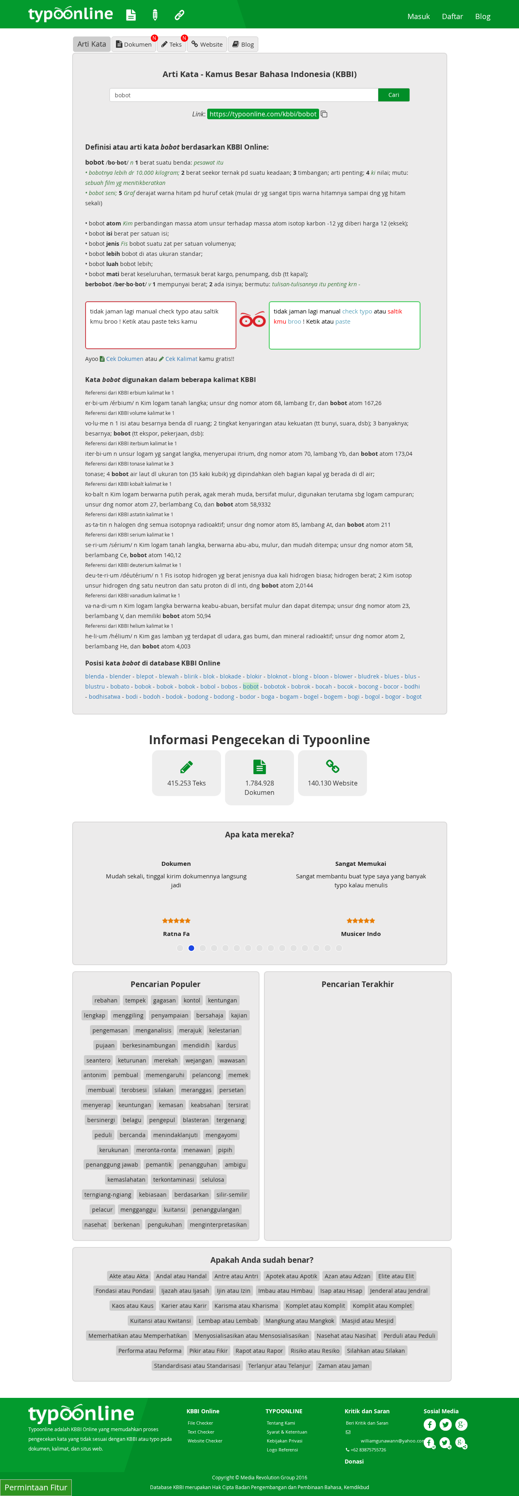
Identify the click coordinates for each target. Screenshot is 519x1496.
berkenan (127, 1224)
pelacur (102, 1209)
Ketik (313, 321)
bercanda (133, 1135)
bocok (345, 686)
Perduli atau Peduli (409, 1335)
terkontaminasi (173, 1179)
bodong (198, 696)
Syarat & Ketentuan (287, 1432)
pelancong (206, 1075)
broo (294, 321)
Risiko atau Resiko (315, 1350)
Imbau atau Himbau (285, 1290)
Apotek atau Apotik (291, 1276)
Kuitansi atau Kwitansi (160, 1320)
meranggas (196, 1090)
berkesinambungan (149, 1045)
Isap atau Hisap (341, 1290)
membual (101, 1090)
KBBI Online (203, 1411)
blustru (95, 686)
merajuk (190, 1030)
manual (330, 311)
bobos (229, 686)
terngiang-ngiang (107, 1194)
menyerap (97, 1105)
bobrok (300, 686)
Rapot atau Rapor (259, 1350)
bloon (321, 676)
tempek (135, 1000)
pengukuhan (165, 1224)
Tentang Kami (281, 1423)
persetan (231, 1090)
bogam (289, 696)
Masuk (421, 16)
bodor (248, 696)
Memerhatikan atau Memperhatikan (137, 1335)
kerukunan (114, 1150)
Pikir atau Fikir (208, 1350)
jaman (298, 311)
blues (391, 676)
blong (300, 676)
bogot (414, 696)
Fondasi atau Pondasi (125, 1290)
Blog (486, 16)
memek (238, 1075)
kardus (226, 1045)
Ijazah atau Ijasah (185, 1290)
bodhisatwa (104, 696)
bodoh (152, 696)
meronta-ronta (156, 1150)
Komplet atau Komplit (315, 1305)
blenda (94, 676)
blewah (169, 676)
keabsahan (206, 1105)
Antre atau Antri (236, 1276)
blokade (230, 676)
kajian (239, 1015)
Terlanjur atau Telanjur (279, 1365)
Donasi (354, 1461)
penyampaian (170, 1015)
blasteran (196, 1120)
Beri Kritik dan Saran (367, 1423)
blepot (145, 676)
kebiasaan (153, 1194)
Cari (393, 95)
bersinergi (101, 1120)
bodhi (412, 686)
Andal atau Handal (181, 1276)
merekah (166, 1060)
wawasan (232, 1060)
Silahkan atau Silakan (376, 1350)
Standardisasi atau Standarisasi (197, 1365)
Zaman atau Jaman (343, 1365)
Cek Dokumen (124, 359)
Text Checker (201, 1432)
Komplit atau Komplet (382, 1305)
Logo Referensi (282, 1450)
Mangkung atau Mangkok (300, 1320)
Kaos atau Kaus (133, 1305)
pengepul (162, 1120)
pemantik (159, 1164)
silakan (164, 1090)
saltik (395, 311)
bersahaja (209, 1015)
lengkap (94, 1015)
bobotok (275, 686)
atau (380, 311)
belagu (132, 1120)
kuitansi (174, 1209)
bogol (372, 696)
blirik (191, 676)
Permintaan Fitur (35, 1487)
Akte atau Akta (128, 1276)
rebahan (106, 1000)
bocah (323, 686)
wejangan (199, 1060)
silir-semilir (232, 1194)
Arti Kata (91, 44)
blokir (254, 676)
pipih (225, 1150)
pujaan (105, 1045)
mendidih (196, 1045)
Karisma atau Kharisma (246, 1305)
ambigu (235, 1164)
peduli (103, 1135)
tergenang (230, 1120)
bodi (132, 696)
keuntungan (134, 1105)
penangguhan (198, 1164)
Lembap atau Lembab (228, 1320)
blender (120, 676)
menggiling (128, 1015)
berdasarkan (191, 1194)
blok (208, 676)
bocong (368, 686)
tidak (280, 311)
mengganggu (138, 1209)
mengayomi (221, 1135)
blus (410, 676)
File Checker (200, 1423)
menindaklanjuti (175, 1135)
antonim (95, 1075)
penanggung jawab (112, 1164)
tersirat (238, 1105)
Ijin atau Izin (234, 1290)
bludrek (368, 676)
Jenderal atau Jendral (399, 1290)
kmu (280, 321)
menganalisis (153, 1030)
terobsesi (134, 1090)
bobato (119, 686)
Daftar (455, 16)
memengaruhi (165, 1075)
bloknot (277, 676)
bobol (208, 686)
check (350, 311)
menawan (197, 1150)
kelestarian (224, 1030)
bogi (354, 696)
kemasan (171, 1105)
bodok (174, 696)
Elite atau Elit (396, 1276)
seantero (98, 1060)
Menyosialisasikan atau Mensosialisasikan (252, 1335)
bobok (143, 686)
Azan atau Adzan (348, 1276)
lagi (313, 311)
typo (366, 311)
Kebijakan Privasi (284, 1441)
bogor (393, 696)
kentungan (222, 1000)
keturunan (132, 1060)
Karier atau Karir (184, 1305)
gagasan (164, 1000)
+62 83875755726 (368, 1450)
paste (342, 321)
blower (343, 676)
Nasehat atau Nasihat (346, 1335)
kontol (192, 1000)
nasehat (95, 1224)
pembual (126, 1075)
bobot (251, 686)
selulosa (213, 1179)
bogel (311, 696)
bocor (391, 686)
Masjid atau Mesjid (368, 1320)
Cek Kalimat (180, 359)
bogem (333, 696)
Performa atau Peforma (150, 1350)
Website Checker (205, 1441)
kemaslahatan (126, 1179)
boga (268, 696)
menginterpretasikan (218, 1224)
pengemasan (110, 1030)
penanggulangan (216, 1209)
